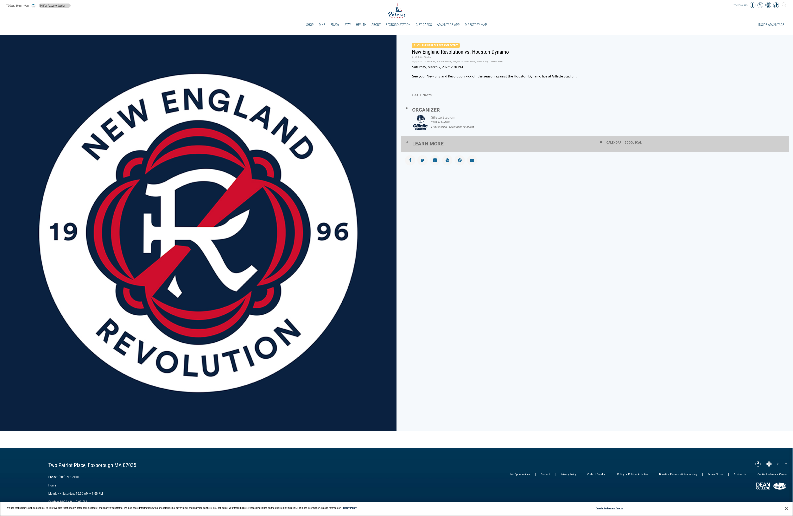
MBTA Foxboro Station (52, 5)
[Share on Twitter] (422, 160)
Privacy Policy (568, 474)
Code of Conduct (596, 474)
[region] (396, 509)
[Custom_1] (786, 464)
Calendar (613, 142)
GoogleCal (633, 142)
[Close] (786, 508)
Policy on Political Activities (632, 474)
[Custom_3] (778, 464)
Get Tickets (422, 95)
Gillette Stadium (443, 117)
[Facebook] (758, 464)
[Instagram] (769, 464)
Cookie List (740, 474)
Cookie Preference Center (609, 508)
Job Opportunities (520, 474)
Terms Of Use (715, 474)
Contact (545, 474)
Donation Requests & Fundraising (678, 474)
